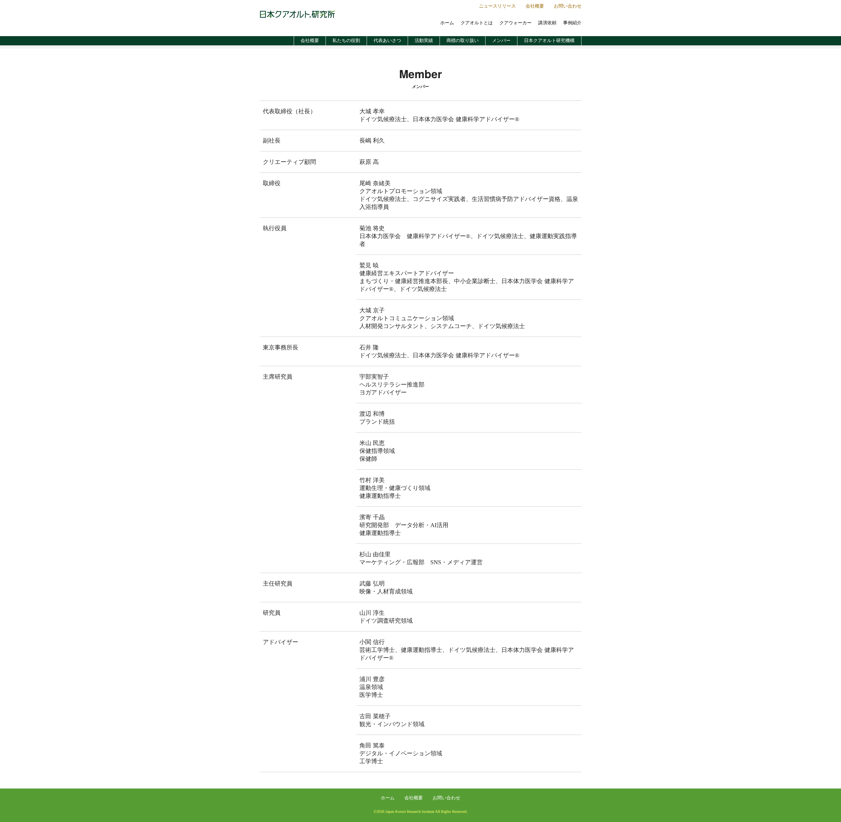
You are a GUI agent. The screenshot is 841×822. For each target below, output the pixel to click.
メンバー (501, 40)
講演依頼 (547, 22)
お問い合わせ (567, 6)
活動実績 (424, 40)
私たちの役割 (346, 40)
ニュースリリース (497, 6)
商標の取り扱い (462, 40)
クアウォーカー (515, 22)
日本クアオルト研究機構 (549, 40)
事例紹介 (572, 22)
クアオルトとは (477, 22)
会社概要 (535, 6)
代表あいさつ (387, 40)
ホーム (447, 22)
